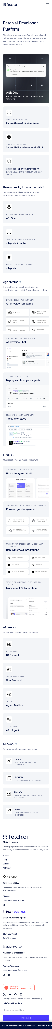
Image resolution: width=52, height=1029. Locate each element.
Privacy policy (37, 999)
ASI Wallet (7, 868)
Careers (6, 864)
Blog (5, 860)
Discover (6, 896)
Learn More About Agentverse (15, 970)
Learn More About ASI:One (13, 900)
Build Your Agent (9, 938)
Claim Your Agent (10, 934)
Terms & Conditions (24, 999)
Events (6, 855)
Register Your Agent (11, 966)
